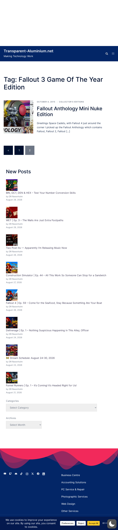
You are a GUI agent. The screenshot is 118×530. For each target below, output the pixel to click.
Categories (12, 400)
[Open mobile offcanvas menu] (113, 53)
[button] (111, 523)
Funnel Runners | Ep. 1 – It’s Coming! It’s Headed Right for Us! (41, 385)
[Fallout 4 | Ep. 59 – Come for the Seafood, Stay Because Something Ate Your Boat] (12, 295)
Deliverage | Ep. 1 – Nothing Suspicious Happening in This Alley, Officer (47, 330)
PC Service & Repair (73, 489)
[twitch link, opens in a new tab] (10, 473)
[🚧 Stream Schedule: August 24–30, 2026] (12, 350)
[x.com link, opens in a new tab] (32, 473)
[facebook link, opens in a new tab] (38, 473)
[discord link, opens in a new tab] (16, 473)
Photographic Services (74, 496)
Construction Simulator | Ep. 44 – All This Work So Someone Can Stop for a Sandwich (56, 275)
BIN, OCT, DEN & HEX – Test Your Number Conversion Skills (41, 192)
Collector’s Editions (71, 102)
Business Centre (70, 475)
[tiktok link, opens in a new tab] (21, 473)
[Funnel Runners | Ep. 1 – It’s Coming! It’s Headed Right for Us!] (12, 377)
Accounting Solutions (73, 482)
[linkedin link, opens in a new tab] (43, 473)
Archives (11, 418)
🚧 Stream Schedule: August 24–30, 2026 (30, 357)
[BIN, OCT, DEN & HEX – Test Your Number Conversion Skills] (12, 185)
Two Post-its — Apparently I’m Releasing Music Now (36, 247)
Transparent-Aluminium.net (28, 51)
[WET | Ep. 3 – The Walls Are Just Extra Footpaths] (12, 212)
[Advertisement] (59, 23)
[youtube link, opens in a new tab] (5, 473)
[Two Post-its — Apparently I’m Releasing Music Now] (12, 240)
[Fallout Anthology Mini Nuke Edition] (18, 117)
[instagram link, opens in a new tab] (27, 473)
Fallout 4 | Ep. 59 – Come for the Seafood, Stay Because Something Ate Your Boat (54, 302)
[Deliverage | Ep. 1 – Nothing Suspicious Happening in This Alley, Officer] (12, 322)
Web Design (68, 503)
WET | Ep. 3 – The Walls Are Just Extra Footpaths (34, 220)
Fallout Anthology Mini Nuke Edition (69, 111)
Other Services (69, 511)
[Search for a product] (107, 53)
